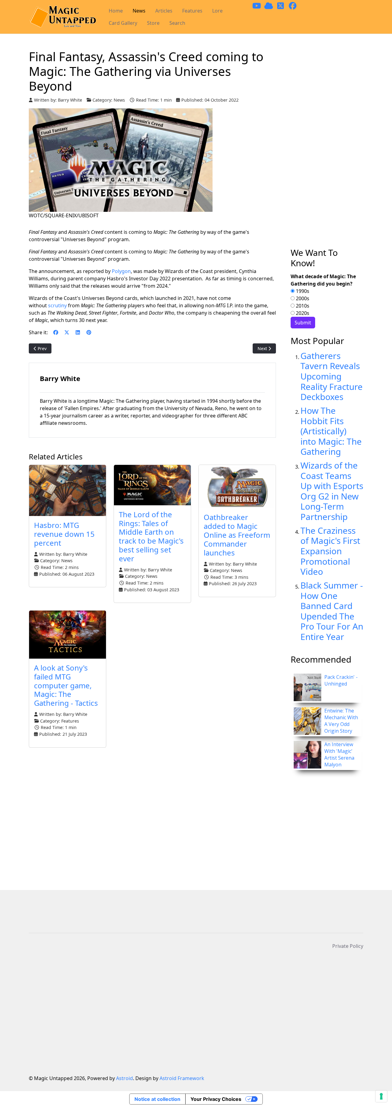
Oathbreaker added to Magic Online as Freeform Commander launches (237, 534)
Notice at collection (157, 1099)
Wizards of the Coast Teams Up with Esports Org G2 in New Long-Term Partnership (331, 490)
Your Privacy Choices (215, 1099)
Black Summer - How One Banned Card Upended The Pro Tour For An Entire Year (331, 610)
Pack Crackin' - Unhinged (341, 680)
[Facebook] (56, 332)
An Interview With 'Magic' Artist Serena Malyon (339, 754)
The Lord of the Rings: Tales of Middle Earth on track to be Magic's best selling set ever (151, 536)
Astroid (124, 1078)
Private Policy (347, 946)
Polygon (121, 271)
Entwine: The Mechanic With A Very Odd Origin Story (341, 720)
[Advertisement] (327, 148)
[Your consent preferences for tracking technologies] (381, 1096)
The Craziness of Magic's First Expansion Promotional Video (330, 551)
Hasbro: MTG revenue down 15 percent (64, 534)
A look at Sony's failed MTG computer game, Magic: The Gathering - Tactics (66, 685)
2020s (302, 313)
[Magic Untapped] (62, 17)
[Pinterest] (89, 332)
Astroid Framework (182, 1078)
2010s (302, 305)
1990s (302, 291)
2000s (302, 298)
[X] (67, 332)
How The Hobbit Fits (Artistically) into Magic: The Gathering (331, 431)
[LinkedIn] (78, 332)
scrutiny (58, 305)
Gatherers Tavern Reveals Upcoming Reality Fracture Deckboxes (331, 376)
